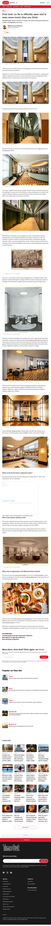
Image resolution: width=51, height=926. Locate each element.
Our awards (5, 886)
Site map (4, 914)
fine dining (28, 386)
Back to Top (26, 840)
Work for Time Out (7, 889)
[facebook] (3, 872)
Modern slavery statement (8, 906)
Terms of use (5, 904)
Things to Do (9, 6)
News (4, 6)
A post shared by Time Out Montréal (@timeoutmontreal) (20, 503)
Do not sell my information (9, 896)
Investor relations (6, 884)
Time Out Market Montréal (32, 340)
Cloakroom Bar (16, 431)
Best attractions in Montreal (10, 639)
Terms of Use (24, 661)
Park (16, 389)
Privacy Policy (31, 661)
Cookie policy (6, 899)
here (18, 479)
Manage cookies (6, 909)
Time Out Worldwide (32, 890)
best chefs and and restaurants (23, 619)
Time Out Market (27, 6)
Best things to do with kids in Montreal (13, 637)
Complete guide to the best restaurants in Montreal (17, 635)
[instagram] (7, 872)
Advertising (30, 881)
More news (25, 827)
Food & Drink (16, 6)
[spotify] (11, 872)
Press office (5, 881)
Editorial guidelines (7, 891)
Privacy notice (6, 894)
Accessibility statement (8, 901)
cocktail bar (28, 68)
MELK (26, 433)
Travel (21, 6)
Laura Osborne (18, 26)
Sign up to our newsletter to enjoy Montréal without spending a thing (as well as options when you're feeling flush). (24, 653)
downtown (7, 150)
